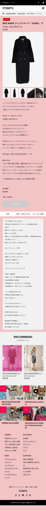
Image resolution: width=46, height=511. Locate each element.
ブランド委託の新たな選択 (12, 444)
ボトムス (7, 471)
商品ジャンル (21, 178)
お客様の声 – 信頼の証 (11, 447)
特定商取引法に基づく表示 (30, 468)
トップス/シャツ (9, 465)
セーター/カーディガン (11, 468)
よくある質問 (27, 471)
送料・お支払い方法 (23, 214)
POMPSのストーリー (11, 438)
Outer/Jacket (8, 178)
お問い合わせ (27, 474)
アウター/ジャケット (11, 459)
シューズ (7, 477)
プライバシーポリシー (29, 441)
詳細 (7, 214)
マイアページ (27, 444)
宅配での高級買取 (28, 459)
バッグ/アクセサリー (11, 474)
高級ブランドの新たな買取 (12, 441)
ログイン (25, 447)
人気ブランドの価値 (10, 450)
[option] (12, 362)
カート (25, 450)
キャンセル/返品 (38, 214)
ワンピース (8, 462)
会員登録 (25, 438)
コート (14, 178)
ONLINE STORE (30, 178)
